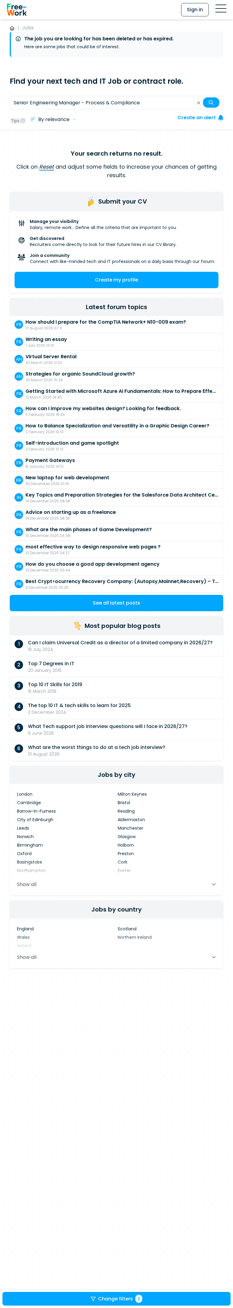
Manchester (130, 828)
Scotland (127, 929)
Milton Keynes (132, 794)
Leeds (23, 828)
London (24, 794)
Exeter (124, 871)
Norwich (25, 837)
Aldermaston (131, 820)
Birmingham (30, 845)
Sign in (195, 9)
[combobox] (116, 102)
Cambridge (29, 803)
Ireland (24, 946)
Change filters (119, 1298)
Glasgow (127, 837)
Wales (23, 937)
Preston (126, 854)
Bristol (124, 803)
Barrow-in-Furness (36, 811)
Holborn (126, 845)
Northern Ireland (135, 937)
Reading (126, 811)
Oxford (24, 854)
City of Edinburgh (35, 820)
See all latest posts (116, 602)
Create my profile (116, 279)
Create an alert (196, 117)
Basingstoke (29, 862)
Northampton (31, 871)
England (25, 929)
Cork (122, 862)
